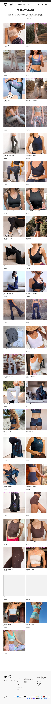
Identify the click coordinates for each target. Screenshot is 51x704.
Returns (18, 689)
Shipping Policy (19, 687)
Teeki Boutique (9, 700)
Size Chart (18, 678)
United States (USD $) (6, 697)
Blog (17, 681)
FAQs (18, 682)
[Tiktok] (11, 680)
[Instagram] (6, 680)
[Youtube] (9, 680)
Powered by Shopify (7, 701)
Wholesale (18, 686)
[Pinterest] (14, 680)
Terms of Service (19, 690)
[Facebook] (4, 680)
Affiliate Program (19, 679)
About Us (18, 684)
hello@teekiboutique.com (28, 682)
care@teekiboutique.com (28, 679)
